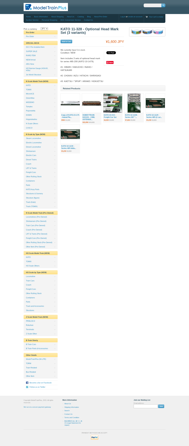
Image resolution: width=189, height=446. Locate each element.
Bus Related (31, 372)
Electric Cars (31, 155)
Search (67, 410)
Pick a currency (30, 29)
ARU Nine (30, 64)
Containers (30, 181)
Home (28, 17)
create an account (135, 17)
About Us (70, 17)
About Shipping (57, 17)
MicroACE (30, 94)
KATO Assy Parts (32, 189)
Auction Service (32, 20)
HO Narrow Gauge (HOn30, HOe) (37, 69)
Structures (30, 310)
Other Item (30, 376)
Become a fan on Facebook (41, 383)
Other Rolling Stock (33, 177)
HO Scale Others (32, 266)
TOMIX (28, 90)
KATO (28, 85)
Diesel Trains (31, 160)
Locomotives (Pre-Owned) (36, 217)
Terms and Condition (71, 417)
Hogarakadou (31, 119)
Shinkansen (31, 151)
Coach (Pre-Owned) (34, 230)
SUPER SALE (31, 51)
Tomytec (29, 107)
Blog (89, 17)
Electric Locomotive (34, 143)
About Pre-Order (100, 17)
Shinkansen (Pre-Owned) (36, 221)
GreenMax (30, 98)
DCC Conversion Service (71, 20)
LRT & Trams (31, 168)
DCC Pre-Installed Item (35, 47)
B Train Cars (31, 344)
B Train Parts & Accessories (37, 348)
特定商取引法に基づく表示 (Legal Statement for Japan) (73, 423)
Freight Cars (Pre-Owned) (36, 238)
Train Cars (30, 281)
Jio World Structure (33, 75)
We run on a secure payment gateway (37, 407)
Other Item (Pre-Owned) (35, 247)
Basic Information (41, 17)
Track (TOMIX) (32, 206)
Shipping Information (71, 407)
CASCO (29, 128)
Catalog (81, 17)
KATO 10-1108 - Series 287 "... (131, 116)
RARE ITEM (31, 55)
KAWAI (29, 115)
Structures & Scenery (34, 194)
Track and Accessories (35, 306)
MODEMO (30, 102)
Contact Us (88, 20)
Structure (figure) (32, 198)
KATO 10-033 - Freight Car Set (110, 116)
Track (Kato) (31, 202)
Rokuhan (29, 325)
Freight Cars (31, 172)
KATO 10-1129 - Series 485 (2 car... (154, 116)
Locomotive (30, 276)
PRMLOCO (30, 321)
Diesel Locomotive (33, 147)
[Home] (46, 9)
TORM (28, 363)
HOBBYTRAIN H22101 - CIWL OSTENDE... (89, 117)
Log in (123, 17)
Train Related (31, 368)
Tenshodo (30, 329)
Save (111, 62)
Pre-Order (30, 36)
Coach (28, 164)
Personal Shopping (49, 20)
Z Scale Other (31, 334)
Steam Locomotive (33, 138)
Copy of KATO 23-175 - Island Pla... (70, 116)
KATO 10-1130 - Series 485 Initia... (68, 147)
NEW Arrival (31, 60)
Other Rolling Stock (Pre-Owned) (39, 242)
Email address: (139, 403)
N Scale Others (32, 124)
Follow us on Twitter (37, 387)
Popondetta (30, 111)
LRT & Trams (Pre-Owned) (36, 234)
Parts (28, 185)
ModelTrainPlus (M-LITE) (36, 359)
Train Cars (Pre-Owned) (35, 225)
